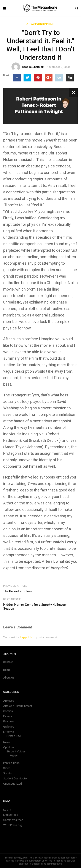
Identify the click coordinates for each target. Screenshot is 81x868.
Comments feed (13, 820)
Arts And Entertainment (40, 24)
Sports (7, 773)
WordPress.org (12, 825)
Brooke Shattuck (33, 66)
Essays (7, 716)
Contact (8, 662)
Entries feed (10, 814)
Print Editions (11, 763)
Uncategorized (12, 783)
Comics (8, 711)
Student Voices (15, 751)
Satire (6, 768)
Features (8, 721)
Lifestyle (8, 731)
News (6, 742)
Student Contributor (15, 778)
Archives (8, 700)
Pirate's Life (13, 736)
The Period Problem (17, 591)
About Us (8, 677)
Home (6, 669)
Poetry (13, 755)
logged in (26, 637)
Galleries (8, 726)
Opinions (8, 747)
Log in (7, 809)
